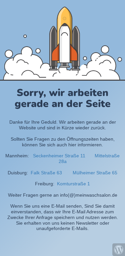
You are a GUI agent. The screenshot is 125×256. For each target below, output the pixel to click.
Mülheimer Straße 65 (95, 172)
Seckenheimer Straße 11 (59, 155)
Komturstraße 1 (73, 183)
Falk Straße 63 (46, 172)
